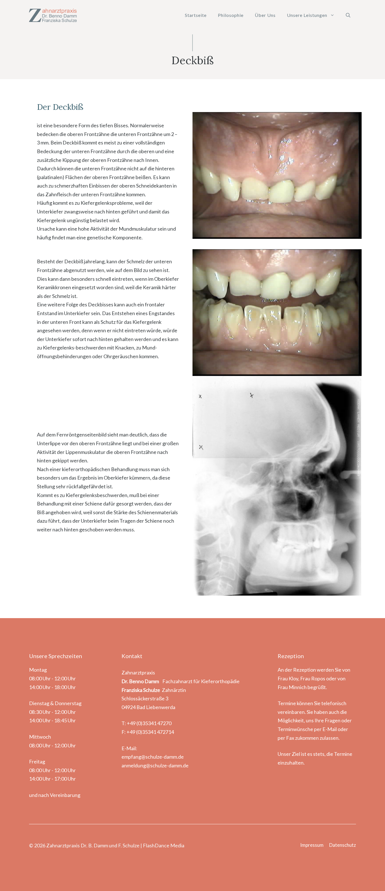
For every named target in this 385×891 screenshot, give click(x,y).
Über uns (265, 15)
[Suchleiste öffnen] (348, 15)
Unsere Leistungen (307, 15)
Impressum (312, 845)
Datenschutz (342, 845)
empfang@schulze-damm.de (152, 757)
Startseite (196, 15)
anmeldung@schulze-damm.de (155, 765)
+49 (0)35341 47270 (149, 723)
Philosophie (231, 15)
